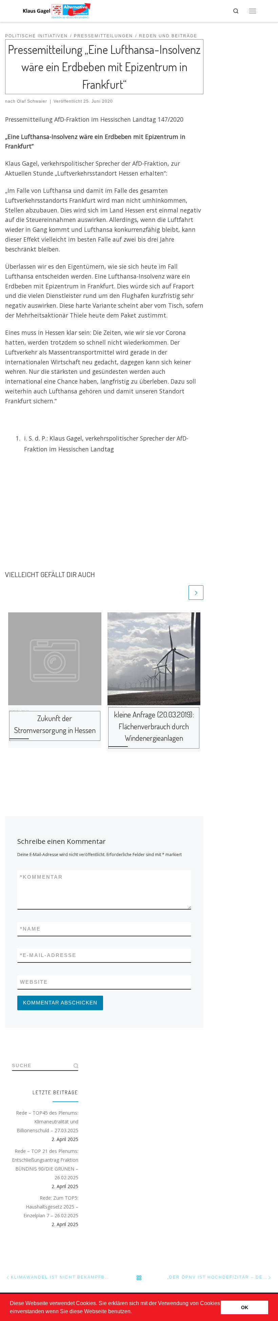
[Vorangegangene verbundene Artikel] (180, 592)
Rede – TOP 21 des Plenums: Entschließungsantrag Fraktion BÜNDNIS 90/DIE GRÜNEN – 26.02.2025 (45, 1164)
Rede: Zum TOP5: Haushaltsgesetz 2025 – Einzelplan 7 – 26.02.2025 (50, 1207)
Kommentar (41, 877)
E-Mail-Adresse (48, 955)
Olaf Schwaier (32, 101)
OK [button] (244, 1307)
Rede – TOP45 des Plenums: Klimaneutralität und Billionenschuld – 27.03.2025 (47, 1122)
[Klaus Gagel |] (56, 9)
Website (34, 982)
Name (30, 929)
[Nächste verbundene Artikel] (195, 592)
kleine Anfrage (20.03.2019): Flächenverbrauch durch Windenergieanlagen (154, 726)
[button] (134, 1312)
